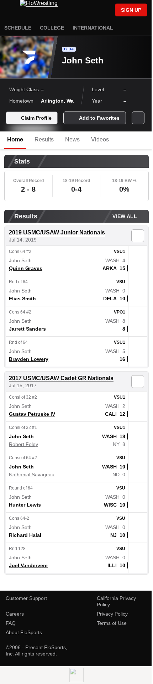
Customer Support (26, 598)
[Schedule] (94, 11)
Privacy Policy (112, 614)
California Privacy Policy (116, 601)
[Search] (106, 11)
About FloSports (24, 632)
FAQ (11, 623)
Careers (15, 614)
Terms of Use (112, 623)
